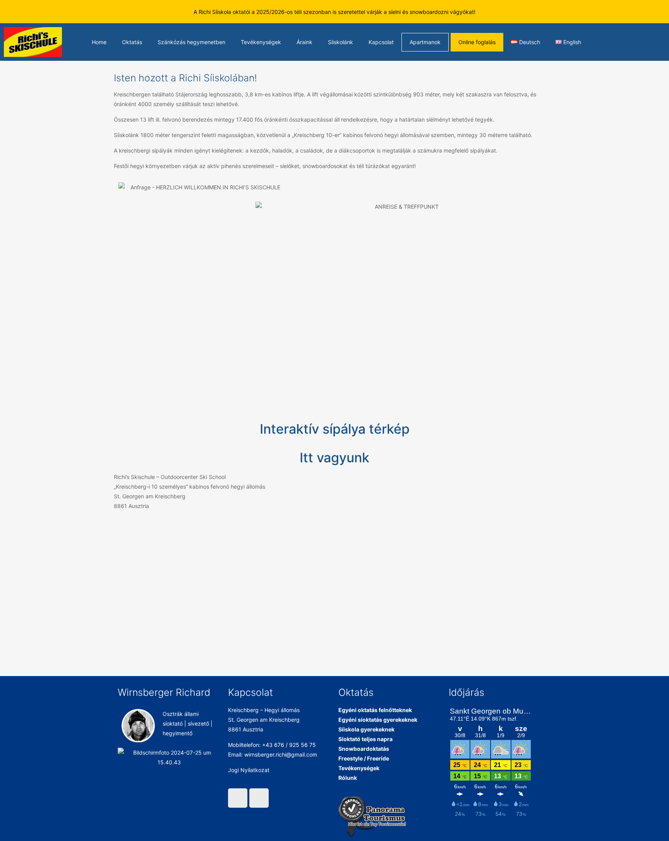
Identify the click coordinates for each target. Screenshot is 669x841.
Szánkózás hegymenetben (191, 42)
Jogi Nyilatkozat (248, 770)
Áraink (304, 42)
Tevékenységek (261, 42)
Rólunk (347, 777)
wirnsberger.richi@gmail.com (280, 754)
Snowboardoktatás (363, 748)
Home (99, 42)
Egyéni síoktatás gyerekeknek (377, 719)
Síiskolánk (340, 42)
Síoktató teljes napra (365, 739)
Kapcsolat (381, 42)
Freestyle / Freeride (363, 758)
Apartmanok (425, 42)
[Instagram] (657, 11)
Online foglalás (477, 42)
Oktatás (132, 42)
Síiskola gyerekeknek (366, 729)
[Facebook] (642, 11)
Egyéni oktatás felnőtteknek (375, 710)
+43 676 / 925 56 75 (289, 744)
